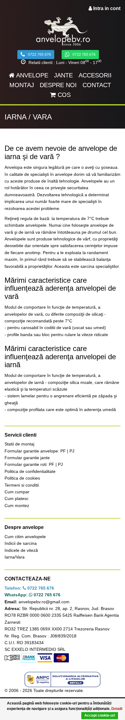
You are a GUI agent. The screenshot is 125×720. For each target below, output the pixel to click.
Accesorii (95, 75)
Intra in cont (106, 8)
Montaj (21, 85)
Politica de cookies (22, 478)
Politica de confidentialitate (30, 471)
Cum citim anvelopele (25, 536)
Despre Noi (58, 85)
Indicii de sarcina (21, 543)
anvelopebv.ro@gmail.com (44, 601)
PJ (71, 451)
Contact (97, 85)
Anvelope (31, 75)
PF (63, 451)
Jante (63, 75)
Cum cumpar (17, 491)
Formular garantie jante (27, 457)
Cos (63, 94)
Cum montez (17, 505)
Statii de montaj (19, 444)
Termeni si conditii (22, 485)
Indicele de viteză (21, 550)
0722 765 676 (39, 54)
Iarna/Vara (15, 557)
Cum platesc (17, 498)
